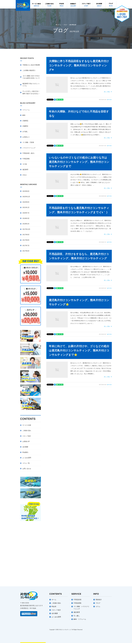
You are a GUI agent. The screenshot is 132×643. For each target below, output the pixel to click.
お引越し (25, 131)
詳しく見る (107, 91)
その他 (24, 164)
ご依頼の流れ (26, 430)
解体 (23, 115)
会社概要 (25, 447)
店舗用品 (25, 120)
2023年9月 (25, 191)
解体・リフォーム (80, 619)
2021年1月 (25, 207)
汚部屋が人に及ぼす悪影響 (31, 65)
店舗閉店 (25, 126)
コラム (98, 606)
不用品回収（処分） (28, 153)
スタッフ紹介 (26, 436)
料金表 (54, 606)
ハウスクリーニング (28, 148)
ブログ (98, 603)
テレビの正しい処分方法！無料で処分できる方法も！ (31, 92)
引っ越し (77, 615)
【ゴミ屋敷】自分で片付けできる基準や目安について (31, 77)
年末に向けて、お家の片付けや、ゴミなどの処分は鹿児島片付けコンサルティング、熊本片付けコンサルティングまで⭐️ (79, 350)
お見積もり (26, 137)
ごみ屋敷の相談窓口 (28, 70)
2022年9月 (25, 202)
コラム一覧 (26, 463)
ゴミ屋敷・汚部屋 (28, 142)
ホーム (54, 599)
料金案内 (25, 452)
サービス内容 (26, 425)
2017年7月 (25, 245)
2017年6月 (25, 251)
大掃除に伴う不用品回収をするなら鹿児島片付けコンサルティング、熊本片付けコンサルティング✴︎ (79, 65)
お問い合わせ (26, 468)
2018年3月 (25, 218)
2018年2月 (25, 224)
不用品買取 (26, 158)
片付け (110, 99)
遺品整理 (25, 169)
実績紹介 (99, 599)
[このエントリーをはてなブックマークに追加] (55, 99)
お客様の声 (26, 441)
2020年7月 (25, 213)
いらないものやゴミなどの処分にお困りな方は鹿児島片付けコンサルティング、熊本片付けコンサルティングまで (79, 162)
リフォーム (26, 110)
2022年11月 (26, 196)
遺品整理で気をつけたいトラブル (31, 85)
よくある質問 (26, 457)
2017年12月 (26, 229)
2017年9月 (25, 234)
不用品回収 (77, 599)
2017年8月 (25, 240)
